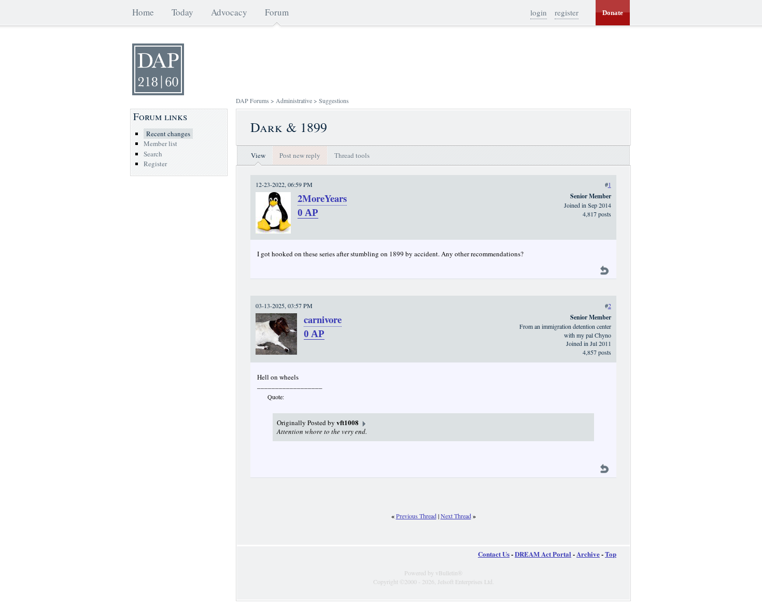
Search (153, 153)
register (566, 12)
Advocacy (229, 12)
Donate (612, 13)
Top (610, 554)
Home (143, 12)
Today (182, 12)
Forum (277, 12)
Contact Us (494, 554)
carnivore (323, 319)
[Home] (158, 92)
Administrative (294, 100)
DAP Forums (252, 100)
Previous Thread (416, 516)
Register (155, 163)
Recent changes (168, 133)
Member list (160, 143)
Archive (588, 554)
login (538, 12)
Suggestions (334, 100)
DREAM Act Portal (543, 554)
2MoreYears (322, 198)
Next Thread (456, 516)
